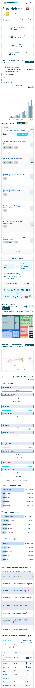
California (5, 543)
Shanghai (5, 505)
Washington (6, 547)
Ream (5, 674)
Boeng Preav (7, 685)
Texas (4, 559)
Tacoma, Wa (6, 528)
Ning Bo (5, 497)
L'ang (4, 671)
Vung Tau (5, 444)
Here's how (16, 276)
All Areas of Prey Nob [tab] (11, 646)
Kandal (5, 663)
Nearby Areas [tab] (9, 640)
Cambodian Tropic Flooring (11, 158)
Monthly (18, 67)
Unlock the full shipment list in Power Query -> (16, 571)
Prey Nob (6, 145)
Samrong (6, 678)
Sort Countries (22, 134)
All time (21, 71)
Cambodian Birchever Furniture (13, 238)
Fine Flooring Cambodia (10, 206)
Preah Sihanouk (14, 21)
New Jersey (6, 551)
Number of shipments (9, 74)
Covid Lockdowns (8, 80)
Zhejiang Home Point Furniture (13, 174)
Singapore (5, 387)
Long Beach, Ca (7, 520)
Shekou (4, 462)
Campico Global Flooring (11, 190)
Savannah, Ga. (7, 432)
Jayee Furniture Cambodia (11, 222)
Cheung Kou (7, 682)
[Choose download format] (32, 62)
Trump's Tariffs (8, 82)
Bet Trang (6, 667)
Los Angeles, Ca (7, 395)
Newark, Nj (5, 413)
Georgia (5, 555)
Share (18, 14)
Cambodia (12, 145)
